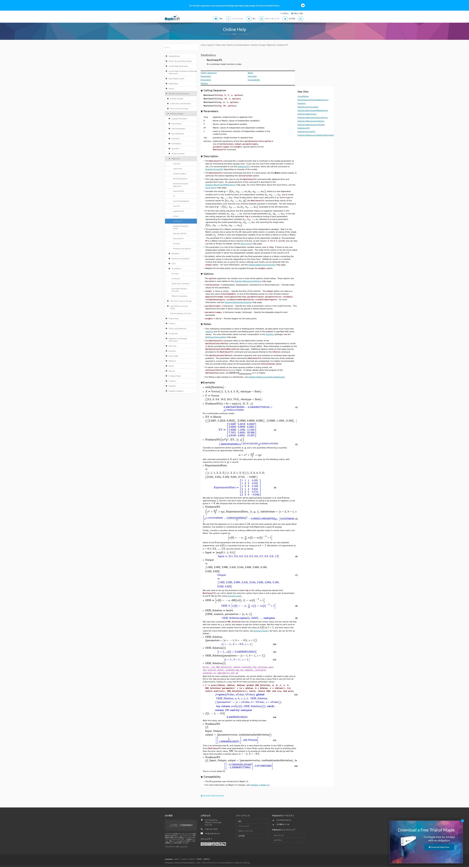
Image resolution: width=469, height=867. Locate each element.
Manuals (172, 371)
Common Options (179, 174)
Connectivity (173, 333)
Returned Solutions (180, 179)
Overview (176, 164)
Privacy (215, 863)
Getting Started (174, 56)
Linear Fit (176, 206)
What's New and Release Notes (180, 61)
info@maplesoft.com (212, 833)
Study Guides (173, 356)
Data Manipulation (178, 129)
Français (184, 859)
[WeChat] (224, 844)
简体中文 (207, 859)
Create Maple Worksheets (178, 66)
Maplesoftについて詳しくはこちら (176, 846)
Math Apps (173, 346)
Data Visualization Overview (180, 313)
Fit (174, 196)
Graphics (172, 323)
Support (210, 45)
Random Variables (178, 154)
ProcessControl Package (179, 109)
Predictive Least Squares (182, 248)
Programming (173, 318)
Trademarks (238, 863)
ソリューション (243, 826)
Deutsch (192, 859)
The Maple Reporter (283, 820)
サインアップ (279, 835)
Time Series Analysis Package (181, 301)
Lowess (176, 216)
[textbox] (245, 191)
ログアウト (278, 840)
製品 (239, 821)
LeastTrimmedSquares (181, 201)
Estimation (176, 139)
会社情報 (241, 836)
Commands (176, 278)
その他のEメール (282, 824)
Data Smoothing (177, 134)
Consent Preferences (226, 863)
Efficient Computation (180, 296)
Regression (176, 159)
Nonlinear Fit (178, 221)
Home (203, 45)
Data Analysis (177, 124)
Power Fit (176, 243)
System (171, 366)
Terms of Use (207, 863)
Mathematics (173, 83)
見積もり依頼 (298, 13)
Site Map (247, 863)
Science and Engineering (177, 328)
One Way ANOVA (179, 233)
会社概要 (169, 815)
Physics (171, 88)
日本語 (199, 859)
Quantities (176, 149)
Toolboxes (172, 381)
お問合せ (285, 13)
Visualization (176, 268)
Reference (172, 361)
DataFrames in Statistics (181, 283)
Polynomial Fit (178, 238)
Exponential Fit (178, 191)
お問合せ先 (205, 815)
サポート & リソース (245, 831)
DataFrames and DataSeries (180, 104)
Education (172, 351)
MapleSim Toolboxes (176, 391)
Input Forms (177, 169)
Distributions (176, 144)
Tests (174, 263)
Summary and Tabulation (181, 258)
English (176, 859)
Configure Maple (175, 376)
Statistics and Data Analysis (179, 93)
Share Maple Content (176, 78)
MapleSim (172, 386)
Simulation (175, 253)
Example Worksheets (179, 119)
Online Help (220, 45)
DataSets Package (176, 98)
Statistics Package (176, 114)
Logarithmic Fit (178, 211)
